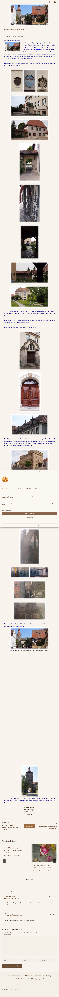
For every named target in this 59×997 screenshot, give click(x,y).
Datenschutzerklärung (27, 525)
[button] (56, 472)
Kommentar (6, 935)
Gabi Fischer (7, 897)
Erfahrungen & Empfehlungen (14, 29)
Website (43, 960)
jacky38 (9, 855)
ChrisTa (9, 36)
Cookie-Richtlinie (17, 525)
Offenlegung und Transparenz (41, 979)
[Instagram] (50, 2)
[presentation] (44, 853)
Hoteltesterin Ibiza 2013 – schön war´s (48, 826)
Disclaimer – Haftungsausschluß (18, 979)
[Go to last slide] (4, 861)
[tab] (26, 879)
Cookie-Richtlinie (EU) (25, 976)
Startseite (29, 826)
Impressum (12, 976)
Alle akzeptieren (29, 513)
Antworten (52, 896)
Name (5, 960)
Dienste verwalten (6, 510)
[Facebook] (55, 2)
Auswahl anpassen (29, 522)
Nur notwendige (29, 517)
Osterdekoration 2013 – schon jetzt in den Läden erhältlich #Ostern (13, 850)
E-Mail (24, 960)
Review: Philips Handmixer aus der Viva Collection (10, 826)
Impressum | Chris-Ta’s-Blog (39, 525)
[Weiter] (54, 861)
